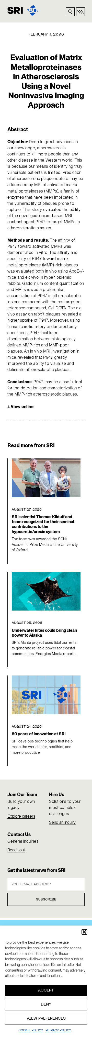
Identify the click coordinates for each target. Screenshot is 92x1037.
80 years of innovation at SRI (39, 733)
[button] (84, 931)
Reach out (16, 850)
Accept (46, 990)
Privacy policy (58, 1030)
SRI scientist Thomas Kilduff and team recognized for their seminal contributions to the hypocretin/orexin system (43, 524)
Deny (46, 1004)
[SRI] (22, 10)
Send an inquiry (62, 822)
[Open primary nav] (80, 12)
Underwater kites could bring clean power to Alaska (44, 633)
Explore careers (21, 816)
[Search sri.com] (70, 12)
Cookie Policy (30, 1030)
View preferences (46, 1018)
